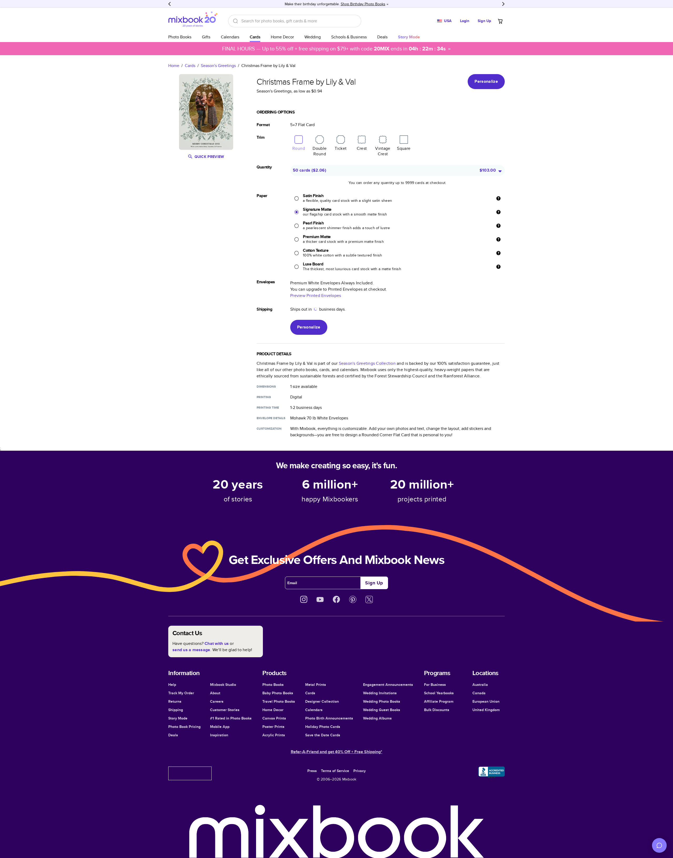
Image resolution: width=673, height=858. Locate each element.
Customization (269, 428)
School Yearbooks (439, 693)
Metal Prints (315, 684)
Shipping (175, 709)
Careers (216, 701)
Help (172, 684)
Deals (382, 37)
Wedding (312, 37)
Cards (255, 37)
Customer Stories (224, 709)
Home (173, 66)
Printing (264, 397)
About (215, 693)
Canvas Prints (274, 718)
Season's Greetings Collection (367, 363)
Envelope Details (271, 418)
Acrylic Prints (273, 735)
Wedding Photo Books (381, 701)
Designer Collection (322, 701)
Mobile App (220, 726)
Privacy (359, 771)
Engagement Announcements (388, 684)
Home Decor (282, 37)
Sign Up (484, 20)
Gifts (206, 37)
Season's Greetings (218, 66)
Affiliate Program (438, 701)
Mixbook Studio (223, 684)
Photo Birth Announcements (329, 718)
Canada (479, 693)
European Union (485, 701)
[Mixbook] (193, 21)
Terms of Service (335, 771)
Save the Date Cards (322, 735)
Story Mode (177, 718)
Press (312, 771)
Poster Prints (273, 726)
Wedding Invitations (380, 693)
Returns (174, 701)
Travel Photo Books (278, 701)
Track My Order (181, 693)
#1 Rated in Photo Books (231, 718)
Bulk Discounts (436, 709)
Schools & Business (349, 37)
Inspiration (219, 735)
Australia (480, 684)
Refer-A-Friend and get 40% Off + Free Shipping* (336, 752)
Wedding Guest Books (381, 709)
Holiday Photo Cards (322, 726)
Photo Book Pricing (184, 726)
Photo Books (179, 37)
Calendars (230, 37)
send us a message (191, 650)
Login (465, 20)
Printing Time (268, 407)
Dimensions (266, 386)
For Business (435, 684)
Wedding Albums (377, 718)
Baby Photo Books (277, 693)
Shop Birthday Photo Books (363, 4)
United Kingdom (486, 709)
